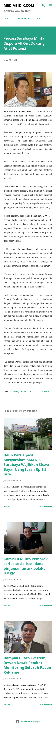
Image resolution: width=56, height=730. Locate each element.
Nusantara (23, 18)
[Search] (43, 5)
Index (15, 391)
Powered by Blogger (29, 721)
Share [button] (45, 391)
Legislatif (25, 391)
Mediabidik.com (19, 5)
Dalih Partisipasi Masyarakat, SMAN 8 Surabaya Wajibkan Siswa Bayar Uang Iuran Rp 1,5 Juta (26, 464)
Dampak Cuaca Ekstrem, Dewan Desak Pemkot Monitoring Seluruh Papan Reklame (27, 665)
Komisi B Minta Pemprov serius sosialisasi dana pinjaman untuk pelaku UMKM (26, 566)
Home (7, 18)
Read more (46, 506)
